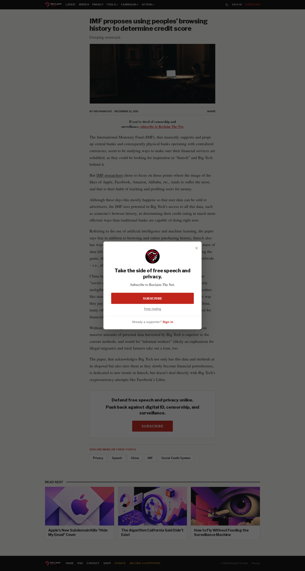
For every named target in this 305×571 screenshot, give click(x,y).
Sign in (168, 322)
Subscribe (152, 298)
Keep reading (152, 308)
